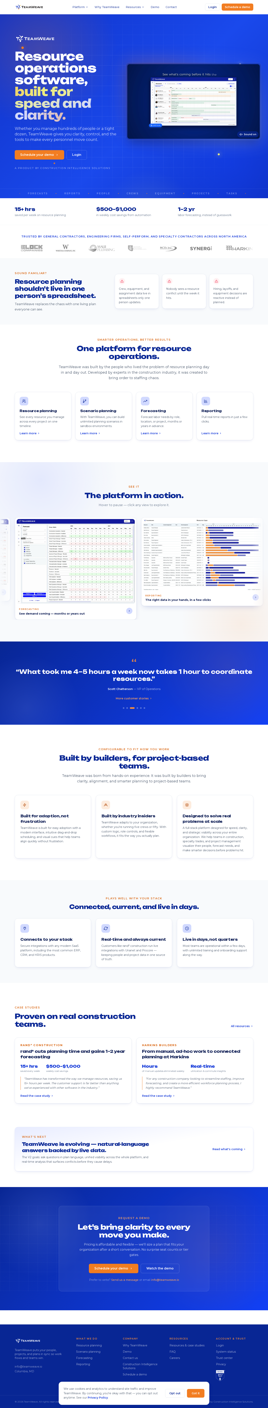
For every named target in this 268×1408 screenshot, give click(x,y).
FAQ (173, 1351)
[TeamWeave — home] (29, 7)
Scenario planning (88, 1351)
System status (226, 1351)
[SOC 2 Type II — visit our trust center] (220, 1375)
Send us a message (125, 1280)
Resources (133, 7)
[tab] (123, 708)
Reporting (83, 1364)
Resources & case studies (187, 1345)
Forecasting (84, 1358)
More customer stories (132, 698)
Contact (171, 7)
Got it (196, 1393)
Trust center (224, 1358)
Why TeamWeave (107, 7)
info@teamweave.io (165, 1280)
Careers (175, 1358)
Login (212, 7)
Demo (155, 7)
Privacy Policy (98, 1397)
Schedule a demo (237, 7)
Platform (78, 7)
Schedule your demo (37, 155)
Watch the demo (160, 1268)
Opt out (174, 1393)
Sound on (250, 134)
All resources (240, 1026)
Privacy (221, 1364)
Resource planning (89, 1345)
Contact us (130, 1358)
